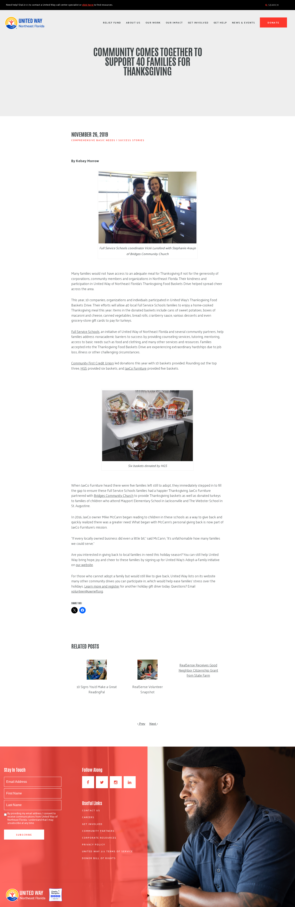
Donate (274, 22)
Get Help (220, 22)
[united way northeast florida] (24, 25)
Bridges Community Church (113, 495)
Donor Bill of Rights (99, 858)
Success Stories (131, 140)
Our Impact (174, 22)
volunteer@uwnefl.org (87, 591)
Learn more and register (101, 586)
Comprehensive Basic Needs (93, 140)
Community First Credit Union (92, 363)
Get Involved (198, 22)
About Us (133, 22)
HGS (83, 368)
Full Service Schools (85, 331)
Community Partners (98, 831)
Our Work (153, 22)
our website (84, 565)
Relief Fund (112, 22)
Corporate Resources (99, 837)
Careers (88, 817)
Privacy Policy (93, 844)
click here (88, 4)
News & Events (243, 22)
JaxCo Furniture (135, 368)
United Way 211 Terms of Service (107, 851)
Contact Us (91, 810)
